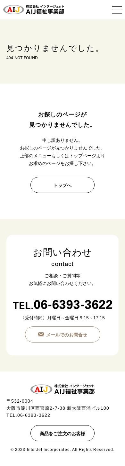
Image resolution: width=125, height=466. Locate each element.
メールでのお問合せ (67, 334)
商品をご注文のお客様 (63, 433)
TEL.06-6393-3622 (28, 415)
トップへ (62, 185)
